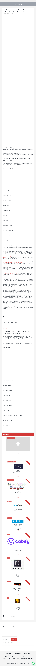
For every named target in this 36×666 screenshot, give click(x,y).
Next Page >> (13, 616)
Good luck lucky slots (6, 15)
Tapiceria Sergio (10, 480)
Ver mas (18, 476)
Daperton (9, 581)
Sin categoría (9, 429)
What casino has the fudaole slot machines (10, 273)
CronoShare (9, 501)
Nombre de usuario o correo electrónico (8, 626)
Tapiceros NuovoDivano (11, 461)
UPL (8, 598)
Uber (8, 557)
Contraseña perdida (9, 642)
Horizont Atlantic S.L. (11, 438)
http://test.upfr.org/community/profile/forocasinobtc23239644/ (13, 262)
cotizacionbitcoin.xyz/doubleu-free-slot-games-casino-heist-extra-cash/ (16, 339)
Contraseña (4, 632)
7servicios (18, 4)
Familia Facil (9, 517)
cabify (8, 534)
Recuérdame (5, 639)
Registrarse (4, 642)
